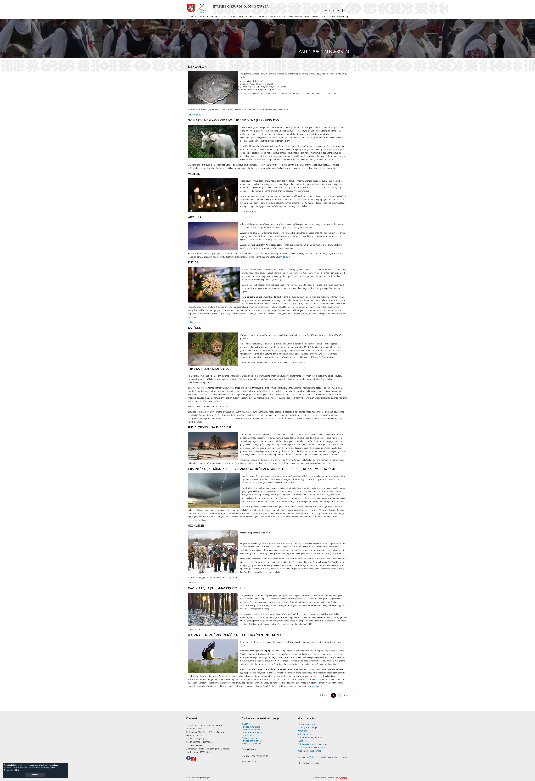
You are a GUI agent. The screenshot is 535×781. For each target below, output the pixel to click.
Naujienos (203, 17)
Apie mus (215, 17)
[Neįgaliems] (334, 10)
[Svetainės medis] (338, 10)
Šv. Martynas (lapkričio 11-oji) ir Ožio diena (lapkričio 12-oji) (235, 120)
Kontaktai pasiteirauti (251, 743)
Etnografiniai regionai (298, 17)
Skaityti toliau (195, 114)
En (344, 10)
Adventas (195, 217)
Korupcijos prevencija (307, 727)
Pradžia (192, 17)
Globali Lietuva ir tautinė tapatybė (328, 17)
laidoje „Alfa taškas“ (261, 253)
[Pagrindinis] (326, 10)
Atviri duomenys (304, 734)
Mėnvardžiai (197, 66)
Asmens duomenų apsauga (309, 737)
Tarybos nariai (248, 735)
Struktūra (246, 724)
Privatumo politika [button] (11, 770)
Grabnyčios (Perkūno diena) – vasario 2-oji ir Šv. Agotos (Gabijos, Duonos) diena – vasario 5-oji (261, 469)
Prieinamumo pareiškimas (309, 750)
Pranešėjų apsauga (306, 724)
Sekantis (346, 695)
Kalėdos (194, 328)
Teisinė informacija (247, 17)
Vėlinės (194, 173)
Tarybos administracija (252, 732)
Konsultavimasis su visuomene (311, 747)
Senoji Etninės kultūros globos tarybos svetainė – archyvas (322, 757)
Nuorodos (302, 740)
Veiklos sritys (228, 17)
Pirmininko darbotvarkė (252, 729)
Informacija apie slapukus (308, 763)
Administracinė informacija (272, 17)
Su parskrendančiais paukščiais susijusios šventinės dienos (235, 635)
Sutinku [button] (35, 775)
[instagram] (194, 759)
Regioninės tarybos (250, 738)
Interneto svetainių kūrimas (323, 778)
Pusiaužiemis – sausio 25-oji (209, 427)
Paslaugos (302, 730)
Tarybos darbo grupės (252, 740)
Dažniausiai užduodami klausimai (312, 744)
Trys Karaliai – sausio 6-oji (209, 368)
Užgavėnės (196, 525)
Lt (341, 10)
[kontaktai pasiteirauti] (330, 10)
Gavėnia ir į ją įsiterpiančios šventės (217, 588)
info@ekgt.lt (200, 738)
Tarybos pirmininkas (251, 726)
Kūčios (193, 262)
